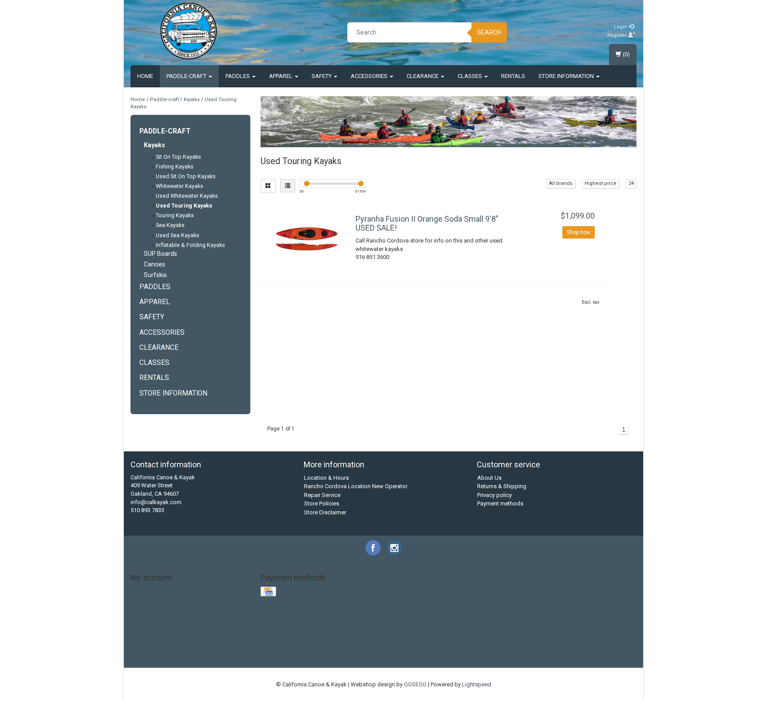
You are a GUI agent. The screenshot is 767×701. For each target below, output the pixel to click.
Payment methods (500, 503)
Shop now (578, 232)
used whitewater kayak (383, 659)
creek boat (467, 642)
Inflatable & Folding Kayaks (190, 245)
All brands (561, 183)
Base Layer (148, 642)
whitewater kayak (460, 659)
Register (617, 35)
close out (438, 642)
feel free (563, 642)
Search (489, 32)
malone (399, 650)
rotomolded (463, 650)
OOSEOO (415, 684)
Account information (157, 590)
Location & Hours (326, 477)
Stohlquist (366, 642)
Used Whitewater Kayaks (187, 195)
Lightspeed (476, 684)
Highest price (601, 183)
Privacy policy (494, 495)
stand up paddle (606, 650)
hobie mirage (154, 650)
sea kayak (495, 650)
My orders (144, 599)
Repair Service (322, 495)
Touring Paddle (403, 642)
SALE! (321, 642)
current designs (505, 642)
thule (239, 659)
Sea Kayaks (170, 225)
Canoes (154, 264)
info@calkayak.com (156, 502)
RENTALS (513, 76)
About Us (489, 477)
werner (425, 659)
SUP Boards (160, 253)
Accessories (370, 76)
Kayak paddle (206, 642)
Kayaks (192, 99)
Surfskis (155, 274)
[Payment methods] (269, 591)
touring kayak (266, 659)
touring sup (302, 659)
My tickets (144, 608)
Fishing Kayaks (175, 166)
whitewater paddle (510, 659)
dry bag (539, 642)
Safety (322, 76)
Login (621, 27)
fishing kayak (595, 642)
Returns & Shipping (501, 486)
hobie (623, 642)
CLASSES (470, 76)
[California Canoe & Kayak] (188, 31)
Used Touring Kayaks (184, 205)
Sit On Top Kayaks (178, 156)
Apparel (281, 76)
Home (145, 76)
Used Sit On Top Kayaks (186, 176)
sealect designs (532, 650)
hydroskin (187, 650)
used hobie (335, 659)
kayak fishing (325, 650)
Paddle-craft (187, 76)
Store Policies (321, 503)
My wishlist (145, 616)
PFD (305, 642)
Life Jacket (266, 642)
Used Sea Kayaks (177, 235)
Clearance (423, 76)
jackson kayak (286, 650)
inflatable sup (221, 650)
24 (631, 183)
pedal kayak (428, 650)
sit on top (569, 650)
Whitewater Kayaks (179, 186)
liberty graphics (366, 650)
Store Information (566, 76)
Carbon (175, 642)
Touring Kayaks (175, 215)
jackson (253, 650)
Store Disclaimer (325, 512)
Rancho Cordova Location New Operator (355, 486)
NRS (290, 642)
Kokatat (238, 642)
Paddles (238, 76)
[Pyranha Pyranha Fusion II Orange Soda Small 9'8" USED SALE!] (307, 239)
